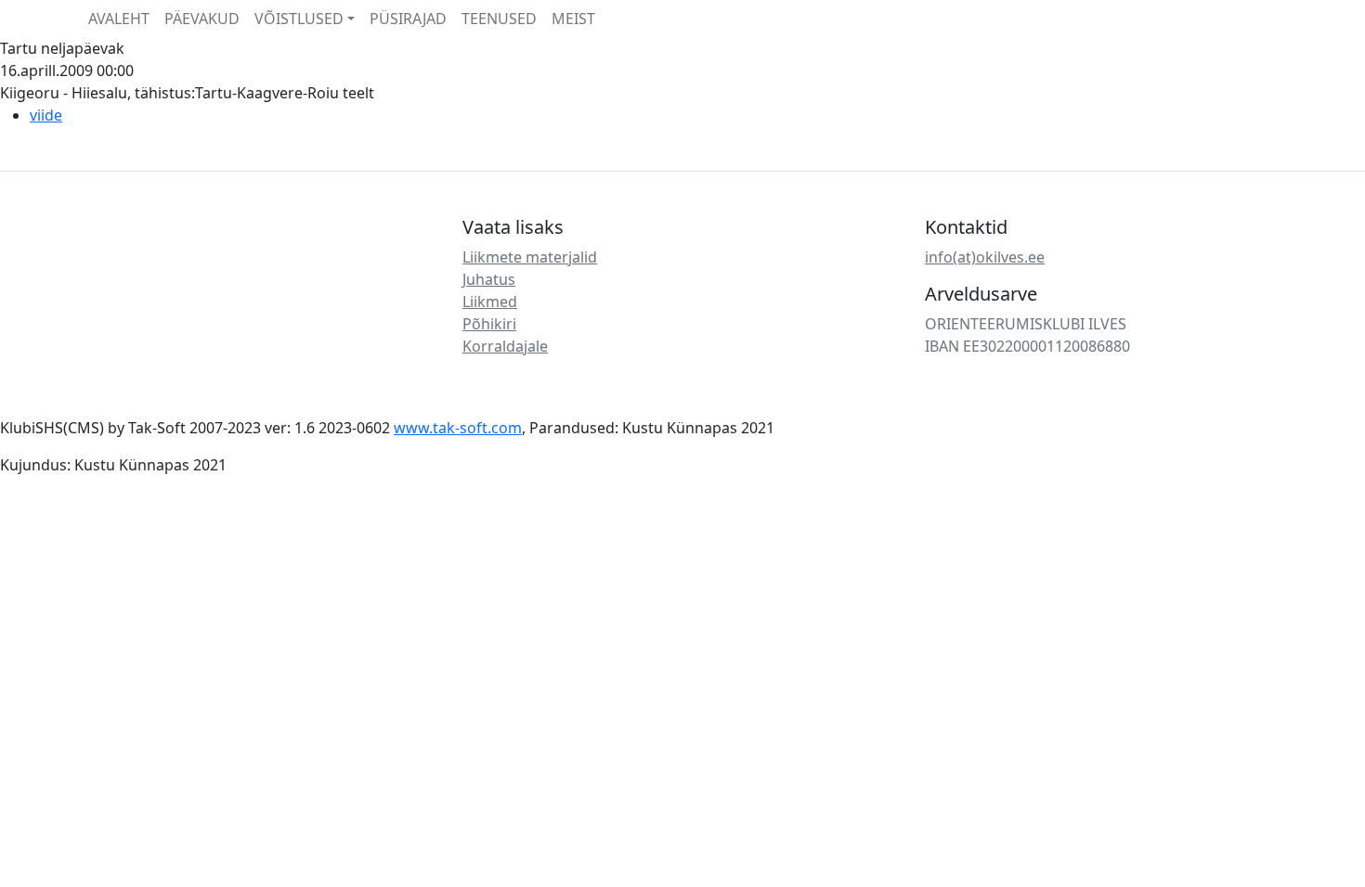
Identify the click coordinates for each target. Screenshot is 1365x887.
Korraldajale (505, 346)
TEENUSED (499, 18)
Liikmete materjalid (529, 257)
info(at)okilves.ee (985, 257)
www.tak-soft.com (458, 428)
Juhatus (488, 279)
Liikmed (489, 301)
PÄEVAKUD (202, 18)
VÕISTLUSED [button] (299, 18)
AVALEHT (119, 18)
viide (46, 115)
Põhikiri (489, 324)
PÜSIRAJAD (408, 18)
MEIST (573, 18)
